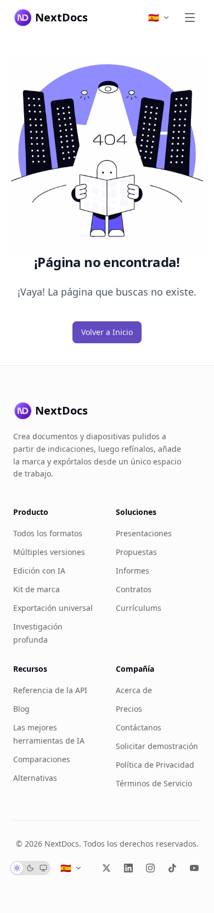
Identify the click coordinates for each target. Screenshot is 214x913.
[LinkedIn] (128, 868)
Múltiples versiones (49, 552)
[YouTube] (194, 868)
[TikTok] (172, 868)
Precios (129, 709)
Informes (132, 570)
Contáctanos (138, 727)
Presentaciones (144, 533)
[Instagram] (150, 868)
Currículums (138, 608)
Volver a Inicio (107, 332)
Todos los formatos (47, 533)
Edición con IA (39, 570)
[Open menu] (190, 18)
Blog (21, 709)
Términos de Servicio (154, 783)
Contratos (133, 589)
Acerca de (134, 690)
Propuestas (136, 552)
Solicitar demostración (157, 746)
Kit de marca (36, 589)
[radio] (17, 868)
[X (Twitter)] (106, 868)
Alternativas (35, 778)
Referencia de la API (50, 690)
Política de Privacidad (155, 764)
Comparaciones (41, 759)
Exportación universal (53, 608)
